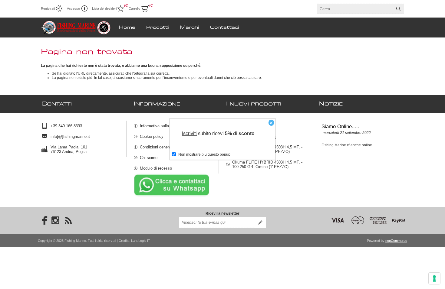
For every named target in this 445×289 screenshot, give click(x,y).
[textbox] (355, 9)
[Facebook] (43, 220)
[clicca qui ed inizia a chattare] (171, 195)
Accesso (73, 8)
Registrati (48, 8)
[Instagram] (55, 220)
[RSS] (68, 220)
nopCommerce (396, 240)
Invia (260, 222)
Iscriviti (189, 133)
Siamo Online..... (340, 126)
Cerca (398, 9)
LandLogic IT (140, 240)
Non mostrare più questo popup (204, 154)
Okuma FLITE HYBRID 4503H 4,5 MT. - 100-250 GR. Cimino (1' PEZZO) (267, 164)
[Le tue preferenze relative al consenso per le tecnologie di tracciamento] (434, 278)
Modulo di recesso (156, 168)
